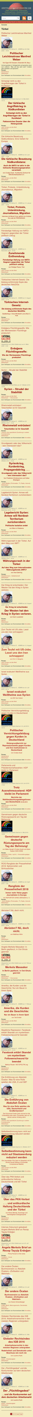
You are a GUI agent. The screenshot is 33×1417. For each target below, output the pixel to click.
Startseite (4, 25)
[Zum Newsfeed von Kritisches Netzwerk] (24, 18)
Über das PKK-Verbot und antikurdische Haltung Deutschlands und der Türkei (14, 1179)
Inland (3, 938)
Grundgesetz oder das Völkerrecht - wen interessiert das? (16, 444)
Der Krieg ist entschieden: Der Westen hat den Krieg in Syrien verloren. (15, 587)
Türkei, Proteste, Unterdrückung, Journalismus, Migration (15, 188)
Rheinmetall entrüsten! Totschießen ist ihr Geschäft (13, 406)
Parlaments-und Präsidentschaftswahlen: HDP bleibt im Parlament (14, 767)
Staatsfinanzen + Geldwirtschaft (10, 576)
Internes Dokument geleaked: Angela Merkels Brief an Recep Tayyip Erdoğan (15, 1229)
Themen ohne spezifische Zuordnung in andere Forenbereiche (15, 433)
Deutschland (5, 72)
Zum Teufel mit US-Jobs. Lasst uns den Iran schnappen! (14, 630)
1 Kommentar (14, 398)
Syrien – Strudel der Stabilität (14, 369)
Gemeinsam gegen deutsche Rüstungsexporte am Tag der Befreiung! (14, 817)
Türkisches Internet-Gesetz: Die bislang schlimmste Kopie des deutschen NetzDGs (15, 282)
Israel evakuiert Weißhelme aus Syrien (15, 672)
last (21, 1414)
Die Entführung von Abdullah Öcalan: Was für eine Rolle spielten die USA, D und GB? (14, 1079)
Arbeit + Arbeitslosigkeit (8, 1359)
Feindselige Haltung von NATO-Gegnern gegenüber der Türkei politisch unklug (15, 233)
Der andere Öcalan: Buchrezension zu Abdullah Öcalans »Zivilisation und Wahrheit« (13, 1270)
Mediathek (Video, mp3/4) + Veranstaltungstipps (15, 854)
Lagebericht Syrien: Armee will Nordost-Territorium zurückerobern (16, 493)
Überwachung (5, 319)
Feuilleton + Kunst (6, 1257)
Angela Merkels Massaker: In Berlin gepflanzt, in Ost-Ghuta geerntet (14, 949)
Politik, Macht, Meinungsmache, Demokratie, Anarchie (14, 1306)
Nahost (3, 620)
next (18, 1414)
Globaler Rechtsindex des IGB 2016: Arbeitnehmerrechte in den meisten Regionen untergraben (15, 1318)
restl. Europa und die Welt (9, 127)
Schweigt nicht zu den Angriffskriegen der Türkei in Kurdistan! (13, 83)
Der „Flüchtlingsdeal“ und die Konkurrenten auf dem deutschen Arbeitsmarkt (16, 1370)
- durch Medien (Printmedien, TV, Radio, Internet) (15, 483)
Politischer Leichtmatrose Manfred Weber (16, 34)
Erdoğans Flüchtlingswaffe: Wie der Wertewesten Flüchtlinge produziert (15, 330)
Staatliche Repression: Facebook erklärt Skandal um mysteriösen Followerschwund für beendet (15, 1032)
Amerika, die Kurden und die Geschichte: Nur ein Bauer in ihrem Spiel (14, 988)
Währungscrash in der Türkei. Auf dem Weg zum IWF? (16, 541)
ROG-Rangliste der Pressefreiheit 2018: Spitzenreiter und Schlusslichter (16, 866)
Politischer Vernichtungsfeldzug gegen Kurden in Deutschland (15, 711)
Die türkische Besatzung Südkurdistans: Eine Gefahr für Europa (14, 139)
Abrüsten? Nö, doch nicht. (12, 910)
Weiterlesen (4, 73)
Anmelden (28, 75)
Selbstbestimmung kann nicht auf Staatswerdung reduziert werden (16, 1132)
